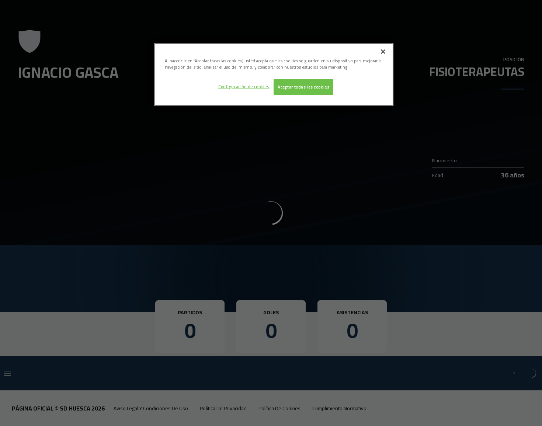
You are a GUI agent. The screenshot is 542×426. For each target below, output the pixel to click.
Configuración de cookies (244, 86)
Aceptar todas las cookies (303, 87)
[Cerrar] (383, 52)
